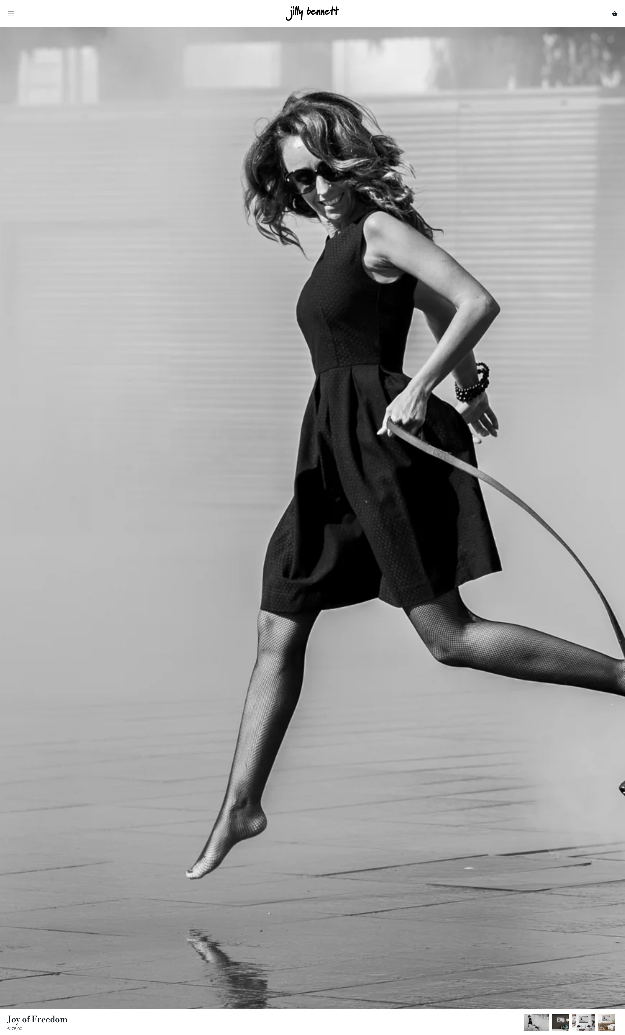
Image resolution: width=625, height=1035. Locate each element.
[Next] (617, 1023)
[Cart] (615, 13)
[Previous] (523, 1023)
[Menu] (11, 14)
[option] (536, 1023)
